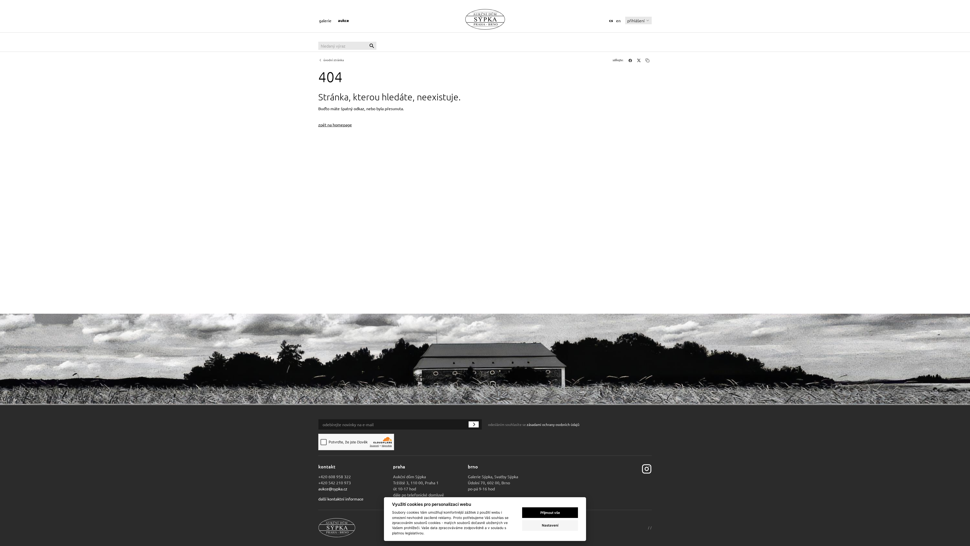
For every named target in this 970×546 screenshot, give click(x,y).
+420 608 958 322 (334, 476)
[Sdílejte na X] (639, 60)
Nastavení (550, 525)
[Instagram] (647, 468)
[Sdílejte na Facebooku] (630, 60)
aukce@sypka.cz (332, 488)
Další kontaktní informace (340, 498)
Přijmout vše (550, 513)
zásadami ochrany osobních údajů (553, 424)
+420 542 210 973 (334, 482)
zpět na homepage (335, 124)
